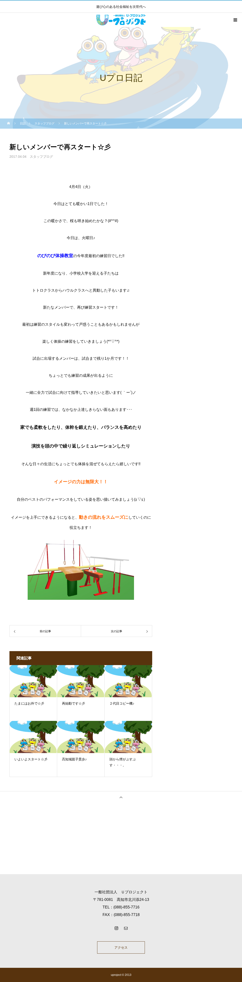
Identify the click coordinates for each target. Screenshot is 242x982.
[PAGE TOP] (121, 797)
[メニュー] (235, 20)
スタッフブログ (41, 156)
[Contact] (125, 928)
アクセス (121, 947)
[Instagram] (116, 928)
